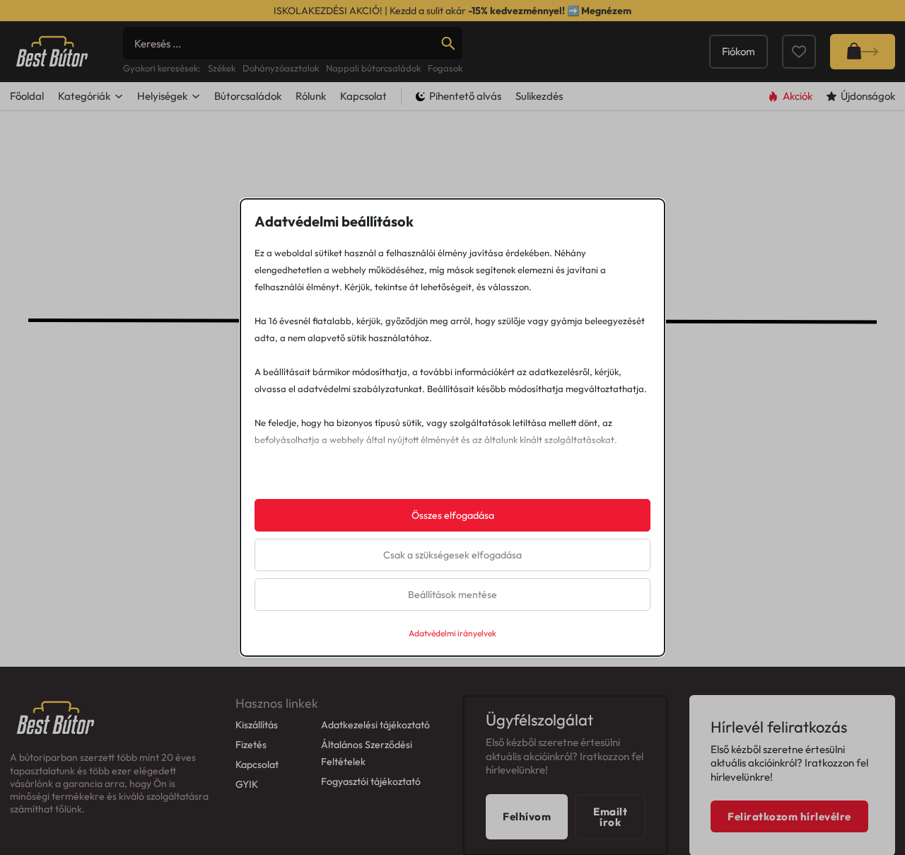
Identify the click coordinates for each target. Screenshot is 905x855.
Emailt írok (610, 817)
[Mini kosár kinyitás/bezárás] (862, 51)
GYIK (246, 784)
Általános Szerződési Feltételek (366, 753)
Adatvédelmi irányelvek (452, 633)
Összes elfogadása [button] (452, 515)
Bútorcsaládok (247, 96)
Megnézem (606, 10)
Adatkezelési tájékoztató (375, 724)
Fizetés (251, 744)
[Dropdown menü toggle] (119, 96)
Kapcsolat (363, 96)
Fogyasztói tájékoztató (371, 781)
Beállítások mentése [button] (452, 594)
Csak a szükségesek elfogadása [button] (452, 555)
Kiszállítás (256, 724)
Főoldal (27, 96)
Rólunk (311, 96)
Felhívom (527, 816)
